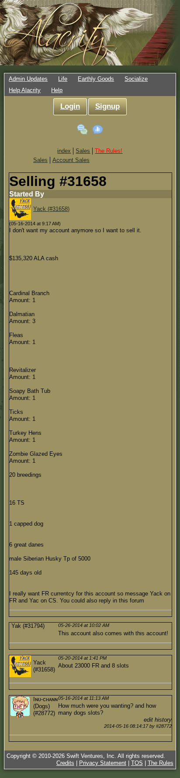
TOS (137, 763)
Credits (65, 763)
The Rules (160, 763)
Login (70, 106)
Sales (83, 151)
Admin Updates (28, 79)
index (64, 151)
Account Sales (71, 160)
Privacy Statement (102, 763)
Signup (107, 106)
